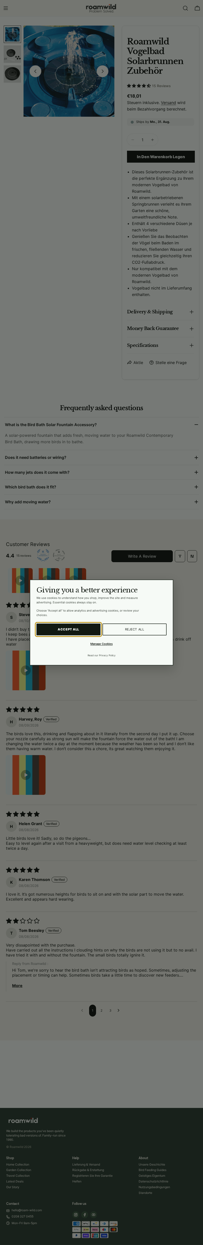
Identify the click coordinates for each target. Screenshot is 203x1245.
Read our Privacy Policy (102, 655)
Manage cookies (101, 644)
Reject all (134, 629)
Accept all (68, 629)
